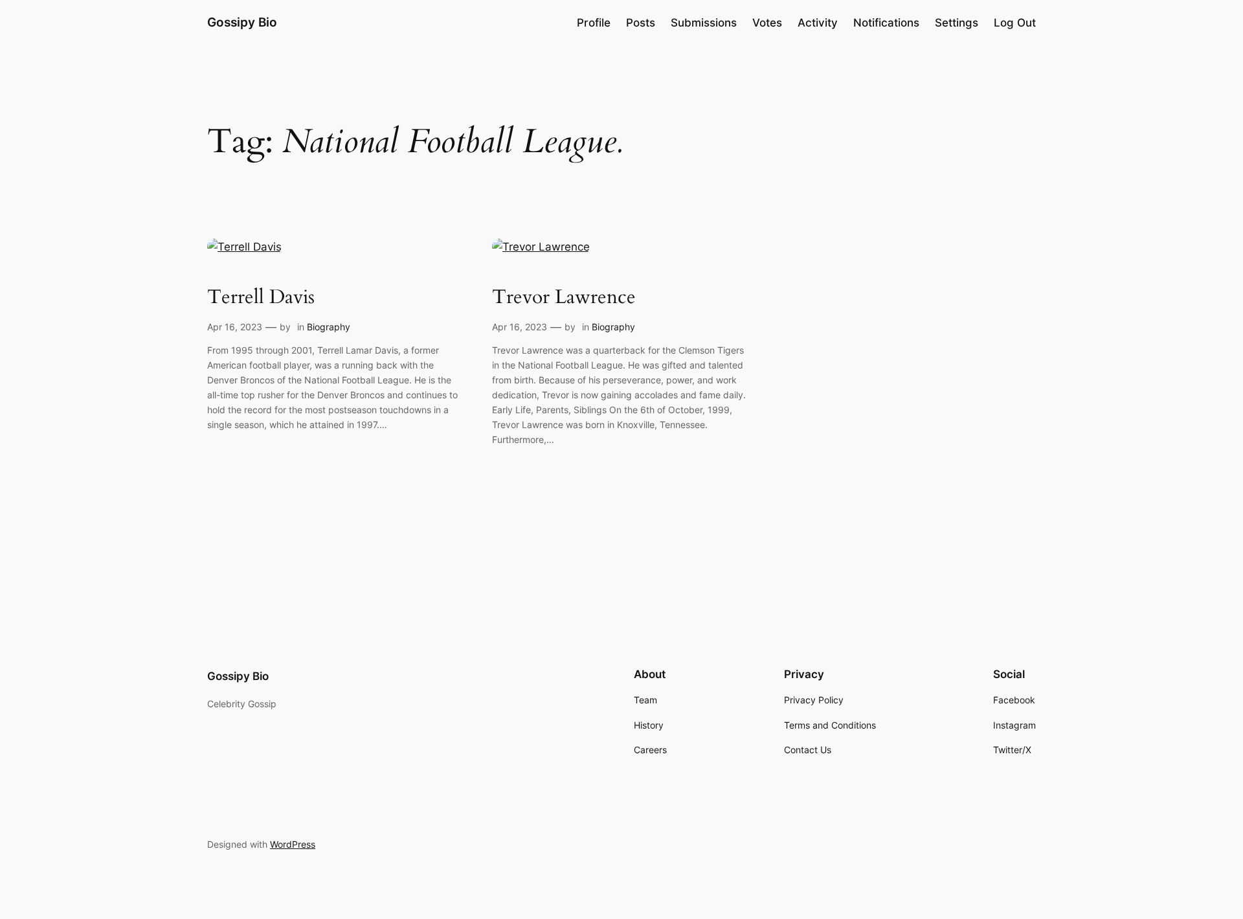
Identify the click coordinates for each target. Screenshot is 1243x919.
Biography (328, 326)
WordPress (292, 844)
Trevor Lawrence (564, 298)
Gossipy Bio (242, 22)
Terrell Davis (261, 298)
